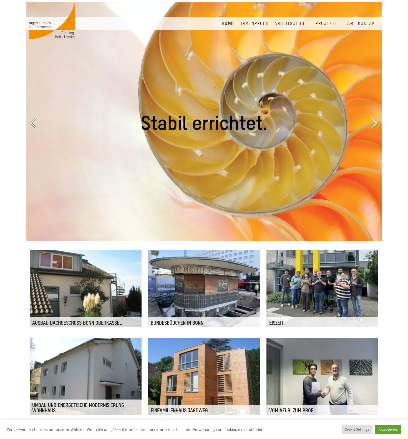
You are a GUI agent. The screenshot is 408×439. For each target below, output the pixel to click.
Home (228, 23)
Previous (34, 122)
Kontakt (367, 23)
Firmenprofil (254, 23)
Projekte (327, 23)
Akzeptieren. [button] (388, 429)
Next (373, 122)
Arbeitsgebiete (292, 23)
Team (348, 23)
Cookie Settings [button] (357, 429)
